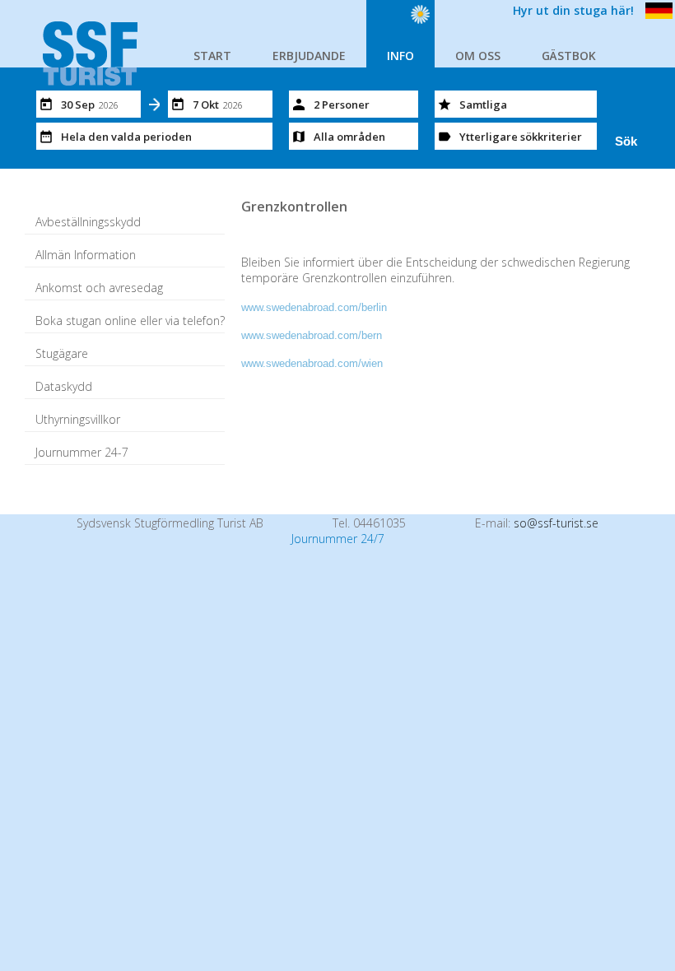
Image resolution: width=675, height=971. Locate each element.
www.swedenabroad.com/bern (311, 335)
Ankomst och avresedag (99, 287)
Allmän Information (85, 254)
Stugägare (61, 353)
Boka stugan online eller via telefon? (130, 320)
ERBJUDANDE (309, 55)
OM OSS (477, 55)
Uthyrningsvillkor (77, 419)
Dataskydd (63, 386)
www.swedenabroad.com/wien (312, 363)
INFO (400, 55)
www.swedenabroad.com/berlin (314, 307)
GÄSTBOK (569, 55)
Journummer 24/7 (337, 538)
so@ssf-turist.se (556, 523)
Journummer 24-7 (81, 452)
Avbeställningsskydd (88, 222)
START (212, 55)
